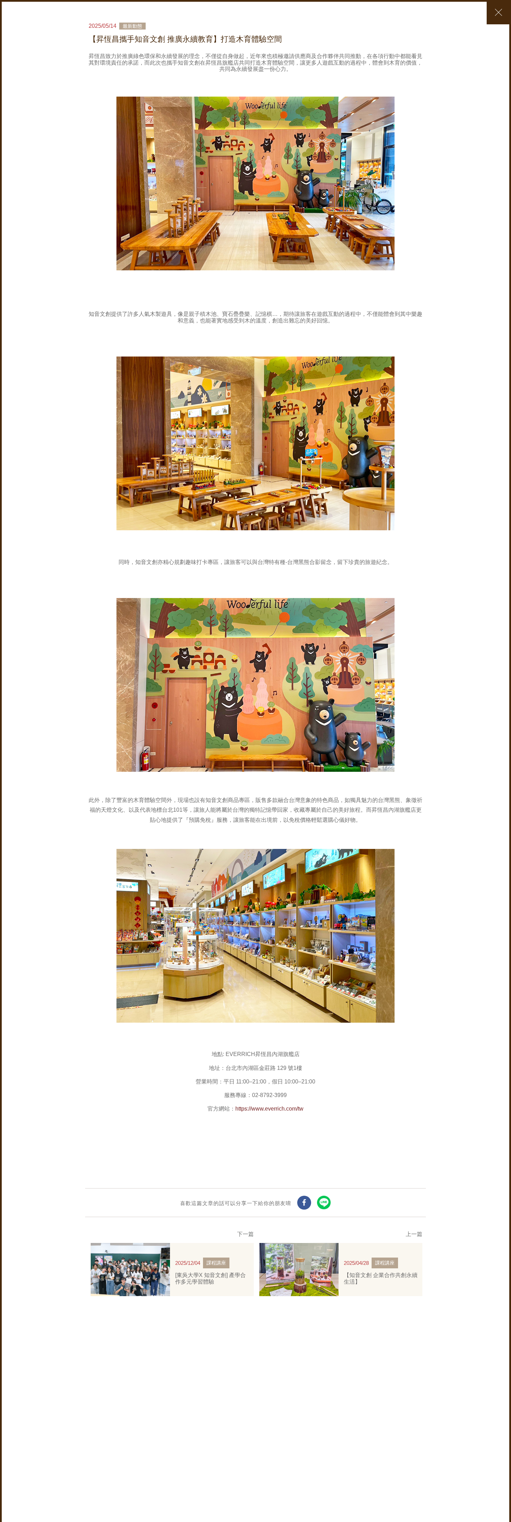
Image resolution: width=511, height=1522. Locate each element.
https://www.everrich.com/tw (269, 1109)
